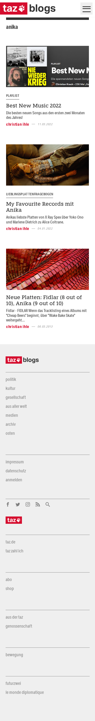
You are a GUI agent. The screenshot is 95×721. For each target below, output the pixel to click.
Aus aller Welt (16, 406)
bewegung (14, 654)
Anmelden (14, 479)
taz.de (10, 541)
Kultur (10, 388)
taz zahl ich (14, 550)
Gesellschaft (16, 397)
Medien (12, 415)
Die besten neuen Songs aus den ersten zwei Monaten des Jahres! (45, 115)
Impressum (15, 461)
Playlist (12, 95)
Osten (10, 433)
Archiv (11, 424)
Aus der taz (14, 617)
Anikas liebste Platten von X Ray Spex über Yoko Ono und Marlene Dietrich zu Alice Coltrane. (45, 219)
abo (9, 579)
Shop (10, 588)
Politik (11, 379)
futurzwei (13, 683)
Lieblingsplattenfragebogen (29, 194)
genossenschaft (19, 626)
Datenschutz (16, 470)
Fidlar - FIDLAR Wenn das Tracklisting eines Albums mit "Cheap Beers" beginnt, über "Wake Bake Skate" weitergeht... (46, 315)
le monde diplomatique (25, 692)
